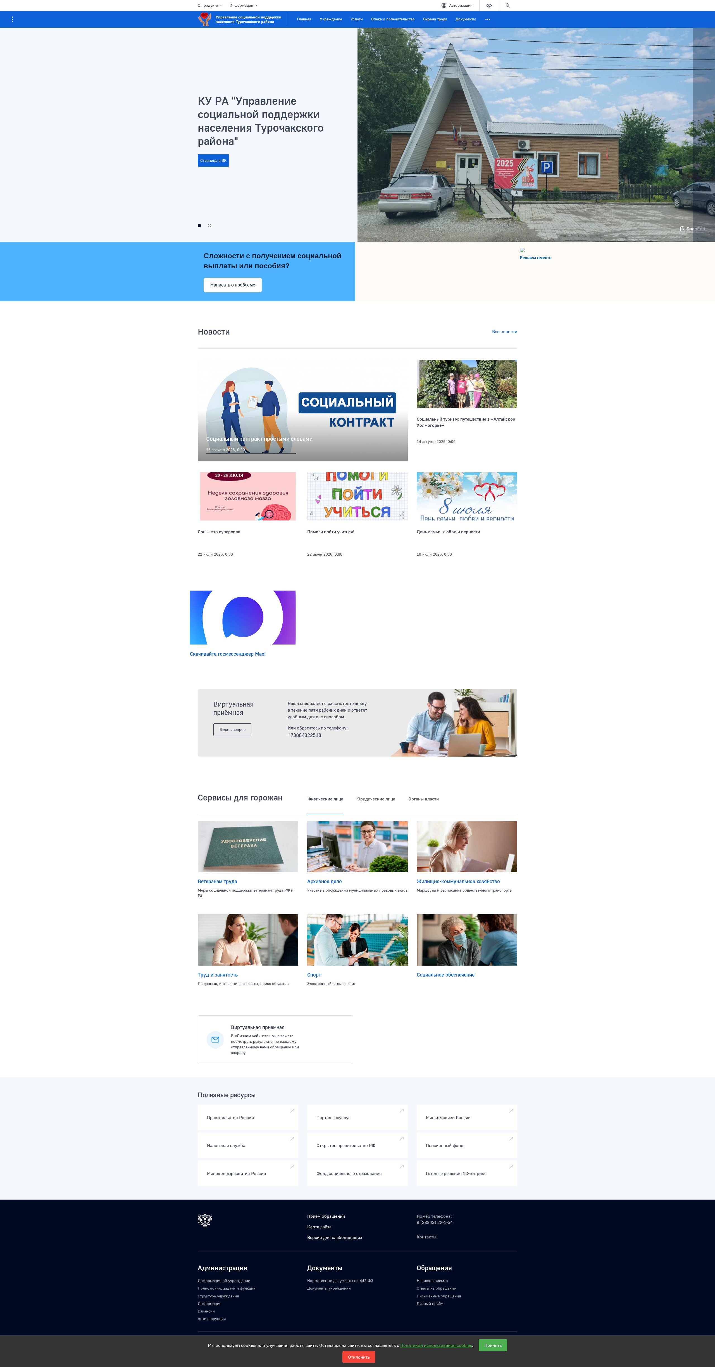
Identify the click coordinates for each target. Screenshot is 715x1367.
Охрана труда (435, 18)
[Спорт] (357, 940)
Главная (304, 18)
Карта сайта (319, 1226)
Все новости (504, 331)
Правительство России (230, 1117)
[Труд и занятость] (248, 940)
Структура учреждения (218, 1295)
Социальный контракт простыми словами (259, 438)
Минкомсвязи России (448, 1117)
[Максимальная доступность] (209, 225)
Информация (241, 5)
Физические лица (325, 799)
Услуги (357, 18)
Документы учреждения (329, 1288)
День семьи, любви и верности (448, 531)
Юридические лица (375, 799)
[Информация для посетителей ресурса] (12, 19)
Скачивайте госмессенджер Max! (228, 654)
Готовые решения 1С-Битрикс (456, 1173)
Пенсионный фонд (444, 1145)
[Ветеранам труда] (248, 846)
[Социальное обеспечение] (467, 940)
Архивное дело (324, 881)
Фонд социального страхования (349, 1173)
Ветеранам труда (217, 881)
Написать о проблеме (232, 285)
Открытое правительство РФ (345, 1145)
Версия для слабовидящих (334, 1237)
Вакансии (206, 1311)
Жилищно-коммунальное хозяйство (458, 881)
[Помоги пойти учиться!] (357, 496)
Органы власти (423, 799)
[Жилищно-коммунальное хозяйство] (467, 846)
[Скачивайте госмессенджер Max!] (243, 618)
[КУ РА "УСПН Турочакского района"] (357, 135)
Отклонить (359, 1357)
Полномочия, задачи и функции (227, 1288)
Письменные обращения (439, 1295)
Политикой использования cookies (436, 1345)
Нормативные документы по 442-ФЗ (340, 1280)
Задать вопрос (233, 729)
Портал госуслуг (333, 1117)
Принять (493, 1345)
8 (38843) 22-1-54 (435, 1222)
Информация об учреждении (224, 1280)
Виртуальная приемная (258, 1027)
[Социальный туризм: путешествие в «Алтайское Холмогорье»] (467, 384)
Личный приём (430, 1303)
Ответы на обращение (436, 1288)
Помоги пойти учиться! (330, 531)
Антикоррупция (212, 1318)
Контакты (426, 1237)
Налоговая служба (226, 1145)
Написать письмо (432, 1280)
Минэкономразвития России (236, 1173)
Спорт (314, 975)
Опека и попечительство (393, 18)
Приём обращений (326, 1216)
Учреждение (331, 18)
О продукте (208, 5)
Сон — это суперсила (219, 531)
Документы (466, 18)
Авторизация (461, 5)
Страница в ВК (213, 160)
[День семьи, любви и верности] (467, 496)
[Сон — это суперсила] (248, 496)
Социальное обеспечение (446, 975)
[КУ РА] (199, 225)
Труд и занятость (218, 975)
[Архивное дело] (357, 846)
